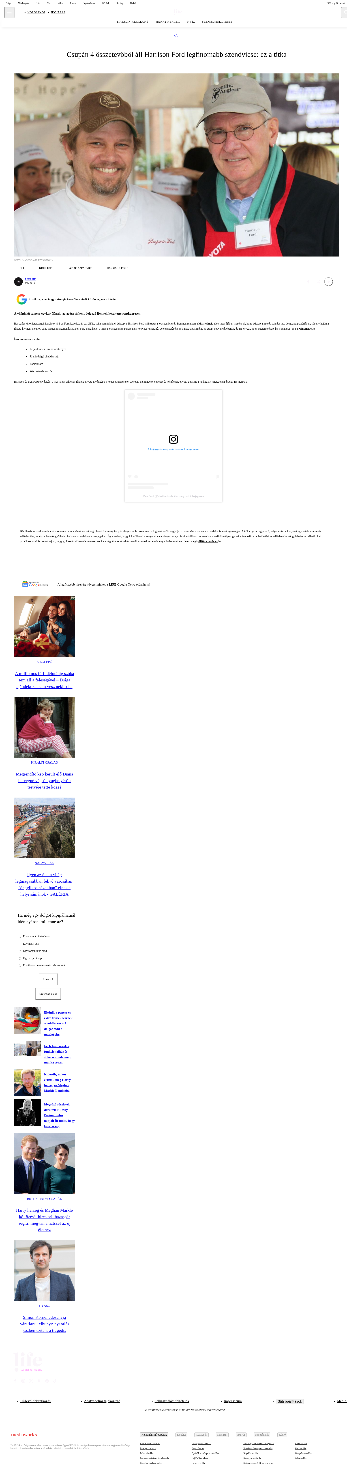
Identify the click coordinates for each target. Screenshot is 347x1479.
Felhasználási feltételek (172, 1401)
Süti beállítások (290, 1401)
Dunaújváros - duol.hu (201, 1443)
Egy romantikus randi (35, 950)
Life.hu (30, 279)
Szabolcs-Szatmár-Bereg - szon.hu (258, 1463)
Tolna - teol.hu (301, 1443)
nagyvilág (44, 863)
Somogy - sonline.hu (252, 1458)
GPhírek (105, 3)
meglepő (44, 662)
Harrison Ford (117, 268)
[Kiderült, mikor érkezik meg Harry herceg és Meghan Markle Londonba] (27, 1082)
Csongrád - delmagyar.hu (151, 1463)
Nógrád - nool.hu (250, 1453)
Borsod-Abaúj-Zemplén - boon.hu (154, 1458)
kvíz (191, 21)
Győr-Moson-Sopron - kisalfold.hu (207, 1453)
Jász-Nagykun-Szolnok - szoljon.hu (258, 1443)
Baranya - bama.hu (148, 1448)
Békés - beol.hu (146, 1453)
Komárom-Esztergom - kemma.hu (258, 1448)
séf (176, 36)
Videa (60, 3)
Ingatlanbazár (89, 3)
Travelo (73, 3)
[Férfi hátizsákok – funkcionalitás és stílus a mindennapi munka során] (27, 1048)
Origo (8, 3)
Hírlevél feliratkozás (35, 1401)
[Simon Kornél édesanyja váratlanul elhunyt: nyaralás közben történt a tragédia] (44, 1270)
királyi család (44, 762)
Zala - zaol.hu (301, 1458)
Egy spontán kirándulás (36, 936)
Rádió (282, 1434)
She (48, 3)
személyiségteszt (217, 21)
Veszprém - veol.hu (303, 1453)
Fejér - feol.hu (198, 1448)
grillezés (46, 268)
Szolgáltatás (262, 1434)
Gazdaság (201, 1434)
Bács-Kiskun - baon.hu (150, 1443)
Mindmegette (23, 3)
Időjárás (58, 12)
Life (38, 3)
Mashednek (205, 323)
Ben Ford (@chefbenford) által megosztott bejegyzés (173, 496)
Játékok (133, 3)
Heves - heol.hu (198, 1463)
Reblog (120, 3)
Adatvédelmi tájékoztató (102, 1401)
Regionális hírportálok (154, 1434)
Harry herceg (168, 21)
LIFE (113, 584)
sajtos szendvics (80, 268)
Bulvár (241, 1434)
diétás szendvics (208, 541)
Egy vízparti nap (32, 958)
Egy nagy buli (31, 943)
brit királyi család (44, 1199)
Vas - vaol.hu (300, 1448)
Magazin (222, 1434)
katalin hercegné (133, 21)
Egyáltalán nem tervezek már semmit (44, 965)
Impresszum (233, 1401)
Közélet (181, 1434)
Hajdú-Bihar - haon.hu (201, 1458)
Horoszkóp (36, 12)
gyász (44, 1306)
